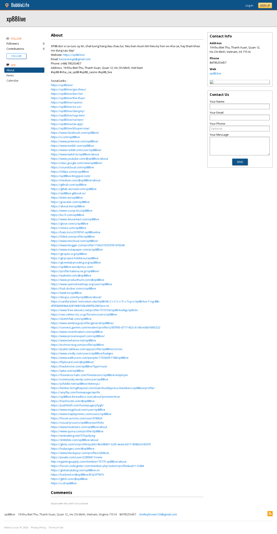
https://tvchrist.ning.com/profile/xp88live (77, 345)
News (10, 75)
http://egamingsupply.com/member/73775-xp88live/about (88, 461)
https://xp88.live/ (74, 55)
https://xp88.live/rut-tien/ (67, 120)
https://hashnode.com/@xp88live (73, 401)
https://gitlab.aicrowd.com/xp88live (74, 189)
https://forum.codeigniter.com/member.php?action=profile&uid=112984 (97, 466)
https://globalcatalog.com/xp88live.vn (75, 470)
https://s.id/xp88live (64, 483)
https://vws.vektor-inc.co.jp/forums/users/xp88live (84, 314)
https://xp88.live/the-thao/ (68, 98)
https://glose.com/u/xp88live (69, 223)
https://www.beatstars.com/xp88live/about (79, 427)
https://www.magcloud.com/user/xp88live (78, 410)
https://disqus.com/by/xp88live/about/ (76, 297)
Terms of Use (56, 527)
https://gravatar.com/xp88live (70, 202)
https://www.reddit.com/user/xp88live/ (76, 150)
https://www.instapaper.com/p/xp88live (77, 249)
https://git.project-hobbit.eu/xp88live (74, 258)
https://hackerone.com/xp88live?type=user (79, 366)
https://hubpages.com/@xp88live (72, 448)
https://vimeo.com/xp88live (68, 228)
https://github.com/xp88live (69, 185)
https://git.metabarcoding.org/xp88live (76, 262)
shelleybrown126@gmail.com (158, 514)
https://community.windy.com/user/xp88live (79, 379)
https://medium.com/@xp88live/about (75, 180)
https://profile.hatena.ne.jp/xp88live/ (75, 271)
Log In (249, 5)
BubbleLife (20, 5)
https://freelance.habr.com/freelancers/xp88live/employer (89, 375)
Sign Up (265, 5)
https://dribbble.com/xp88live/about (74, 440)
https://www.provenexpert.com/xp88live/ (78, 336)
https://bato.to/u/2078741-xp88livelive (75, 232)
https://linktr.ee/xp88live (67, 197)
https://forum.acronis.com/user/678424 (76, 418)
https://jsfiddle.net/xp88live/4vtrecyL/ (75, 384)
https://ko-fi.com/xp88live (67, 215)
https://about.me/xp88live (68, 206)
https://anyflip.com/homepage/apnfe (75, 392)
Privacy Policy (38, 527)
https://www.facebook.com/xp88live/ (75, 133)
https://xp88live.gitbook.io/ (68, 193)
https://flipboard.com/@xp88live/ (72, 362)
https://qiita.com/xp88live (67, 371)
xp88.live (215, 73)
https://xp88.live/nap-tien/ (68, 115)
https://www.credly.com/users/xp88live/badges (82, 353)
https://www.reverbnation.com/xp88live (77, 332)
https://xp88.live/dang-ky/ (68, 111)
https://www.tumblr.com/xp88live (72, 146)
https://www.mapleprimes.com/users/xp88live (81, 414)
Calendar (12, 80)
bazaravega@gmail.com (75, 59)
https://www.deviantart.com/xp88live (75, 219)
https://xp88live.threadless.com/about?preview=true (85, 397)
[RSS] (270, 513)
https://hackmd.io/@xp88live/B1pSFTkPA (77, 474)
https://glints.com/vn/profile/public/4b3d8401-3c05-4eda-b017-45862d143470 (101, 444)
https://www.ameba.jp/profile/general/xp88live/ (82, 323)
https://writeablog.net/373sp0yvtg (73, 435)
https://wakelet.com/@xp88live (71, 275)
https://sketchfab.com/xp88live (71, 319)
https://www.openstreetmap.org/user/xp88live (81, 284)
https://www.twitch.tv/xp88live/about (75, 154)
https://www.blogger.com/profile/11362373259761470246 (88, 245)
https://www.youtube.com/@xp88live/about (79, 159)
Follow (16, 56)
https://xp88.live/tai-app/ (67, 124)
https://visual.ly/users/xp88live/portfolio (77, 423)
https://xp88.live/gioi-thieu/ (68, 89)
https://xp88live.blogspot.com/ (70, 176)
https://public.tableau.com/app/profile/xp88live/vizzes (86, 349)
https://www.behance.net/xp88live (73, 340)
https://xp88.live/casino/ (67, 102)
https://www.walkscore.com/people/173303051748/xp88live (90, 358)
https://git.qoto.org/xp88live (69, 254)
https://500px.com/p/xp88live (70, 172)
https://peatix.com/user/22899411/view (76, 457)
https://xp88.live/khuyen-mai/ (70, 128)
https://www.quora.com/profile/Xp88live (77, 431)
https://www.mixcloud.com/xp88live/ (74, 241)
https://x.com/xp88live (65, 137)
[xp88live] (211, 83)
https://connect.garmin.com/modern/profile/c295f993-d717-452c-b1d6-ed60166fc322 (105, 327)
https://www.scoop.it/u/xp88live (71, 210)
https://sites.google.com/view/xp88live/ (76, 163)
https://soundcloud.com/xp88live (72, 167)
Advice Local (11, 527)
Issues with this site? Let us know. (70, 503)
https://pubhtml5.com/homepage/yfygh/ (77, 405)
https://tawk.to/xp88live (66, 293)
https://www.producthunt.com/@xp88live (77, 280)
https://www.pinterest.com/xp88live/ (74, 141)
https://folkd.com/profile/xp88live (73, 236)
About (10, 70)
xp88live (16, 18)
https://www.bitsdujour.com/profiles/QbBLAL (80, 453)
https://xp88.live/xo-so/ (66, 107)
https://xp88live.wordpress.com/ (72, 267)
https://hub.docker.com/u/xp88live (73, 288)
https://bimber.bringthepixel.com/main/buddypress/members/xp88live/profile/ (103, 388)
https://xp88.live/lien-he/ (67, 94)
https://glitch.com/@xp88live (69, 479)
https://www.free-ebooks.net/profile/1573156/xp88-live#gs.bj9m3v (94, 310)
